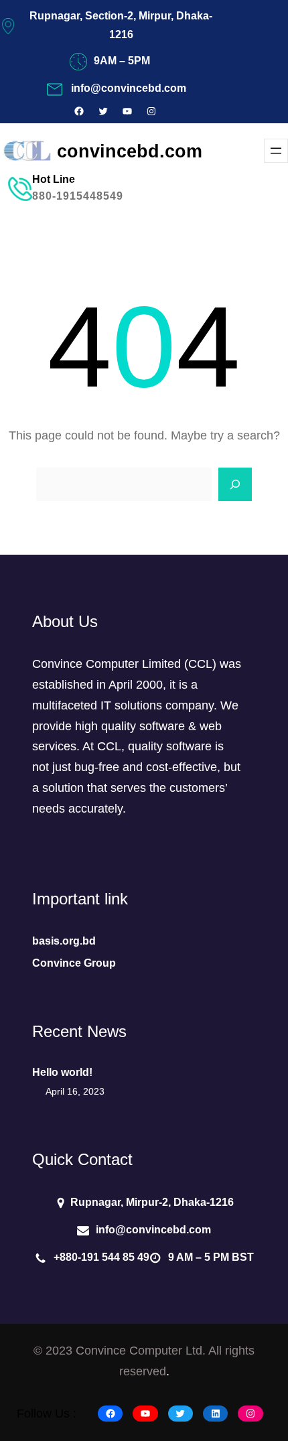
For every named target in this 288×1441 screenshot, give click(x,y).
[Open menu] (276, 151)
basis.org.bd (64, 941)
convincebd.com (129, 151)
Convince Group (74, 963)
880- (44, 196)
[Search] (235, 484)
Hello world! (62, 1072)
